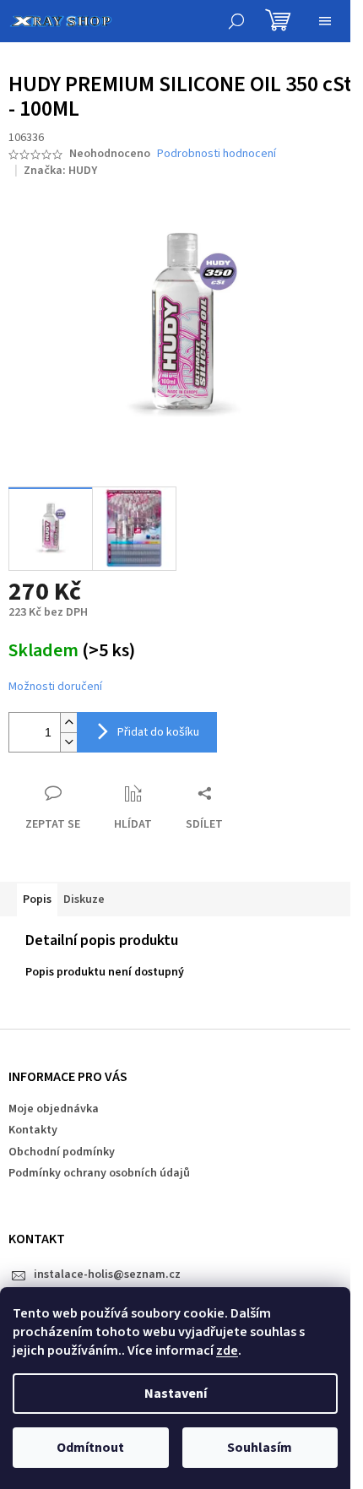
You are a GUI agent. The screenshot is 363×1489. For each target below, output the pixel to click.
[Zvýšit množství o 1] (68, 722)
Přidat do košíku (158, 732)
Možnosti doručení (55, 687)
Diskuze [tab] (84, 899)
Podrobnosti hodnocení (216, 154)
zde (227, 1350)
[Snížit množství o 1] (68, 742)
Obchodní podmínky (61, 1152)
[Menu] (325, 21)
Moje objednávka (53, 1108)
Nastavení (175, 1393)
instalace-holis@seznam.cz (107, 1274)
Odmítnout (90, 1447)
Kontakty (32, 1130)
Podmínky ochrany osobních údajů (99, 1173)
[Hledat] (236, 21)
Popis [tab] (37, 899)
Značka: (60, 170)
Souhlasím (259, 1447)
